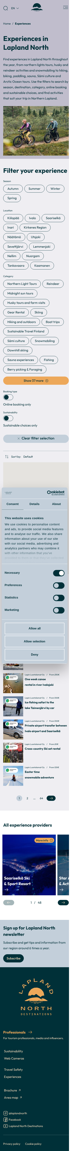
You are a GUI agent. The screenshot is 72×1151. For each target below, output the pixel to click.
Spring (12, 198)
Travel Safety (13, 1069)
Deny (34, 654)
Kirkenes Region (35, 227)
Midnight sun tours (20, 293)
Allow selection (34, 641)
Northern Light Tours (22, 284)
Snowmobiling (45, 341)
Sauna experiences (20, 360)
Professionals (14, 1032)
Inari (10, 227)
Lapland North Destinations (26, 1126)
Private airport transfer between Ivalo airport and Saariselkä (46, 728)
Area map (11, 1097)
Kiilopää (13, 218)
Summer (35, 189)
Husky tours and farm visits (26, 303)
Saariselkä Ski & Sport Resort (17, 881)
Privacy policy (11, 1143)
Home (7, 23)
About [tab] (56, 504)
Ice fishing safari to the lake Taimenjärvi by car (39, 705)
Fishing (49, 360)
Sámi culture (16, 341)
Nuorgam (33, 256)
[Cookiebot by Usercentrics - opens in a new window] (48, 493)
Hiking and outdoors (21, 322)
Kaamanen (42, 265)
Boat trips (53, 322)
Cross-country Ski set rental (42, 748)
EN (13, 8)
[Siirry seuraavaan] (63, 902)
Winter (55, 189)
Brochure (10, 1090)
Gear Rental (16, 312)
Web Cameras (14, 1058)
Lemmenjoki (41, 246)
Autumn (13, 189)
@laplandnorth (18, 1113)
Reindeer (53, 284)
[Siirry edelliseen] (8, 902)
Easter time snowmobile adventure (39, 774)
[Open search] (5, 8)
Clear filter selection (38, 438)
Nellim (11, 256)
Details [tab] (35, 504)
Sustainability (13, 1051)
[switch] (58, 585)
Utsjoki (36, 237)
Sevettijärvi (15, 246)
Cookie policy (33, 1143)
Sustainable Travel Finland (25, 331)
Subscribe (13, 958)
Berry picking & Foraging (24, 369)
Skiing (39, 312)
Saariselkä (53, 218)
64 (42, 798)
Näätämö (14, 237)
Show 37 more (34, 381)
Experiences (12, 1077)
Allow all (35, 628)
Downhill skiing (17, 350)
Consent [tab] (12, 504)
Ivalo (32, 218)
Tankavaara (15, 265)
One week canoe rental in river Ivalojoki (39, 682)
